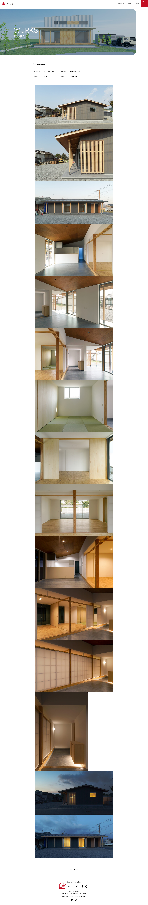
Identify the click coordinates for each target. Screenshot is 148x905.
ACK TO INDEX (74, 869)
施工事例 (130, 3)
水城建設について (121, 3)
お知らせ (137, 3)
